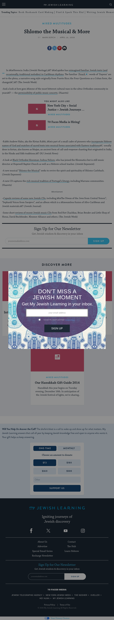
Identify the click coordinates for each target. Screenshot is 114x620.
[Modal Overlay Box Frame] (57, 310)
